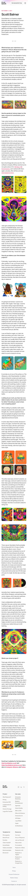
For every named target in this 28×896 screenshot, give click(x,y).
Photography (6, 835)
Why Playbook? (7, 797)
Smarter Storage (7, 809)
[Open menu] (25, 3)
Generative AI (19, 815)
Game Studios (19, 808)
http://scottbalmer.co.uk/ (9, 763)
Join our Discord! (19, 840)
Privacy (14, 871)
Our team (17, 835)
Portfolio (5, 840)
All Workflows (19, 825)
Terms (14, 867)
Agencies (17, 805)
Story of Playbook (20, 837)
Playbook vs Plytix (20, 847)
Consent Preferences (14, 874)
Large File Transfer (7, 811)
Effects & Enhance (20, 813)
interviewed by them (8, 173)
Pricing (4, 799)
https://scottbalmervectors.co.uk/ (12, 765)
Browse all (5, 852)
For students (18, 845)
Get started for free (17, 3)
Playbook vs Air (19, 850)
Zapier (17, 823)
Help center (18, 842)
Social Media (6, 845)
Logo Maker (18, 820)
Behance (15, 767)
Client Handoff (6, 842)
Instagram (9, 767)
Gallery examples (7, 847)
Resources (18, 832)
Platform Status (14, 877)
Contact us (14, 881)
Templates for (6, 832)
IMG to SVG (18, 810)
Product (5, 794)
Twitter (23, 767)
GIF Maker (18, 818)
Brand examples (7, 850)
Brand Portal (6, 837)
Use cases (18, 794)
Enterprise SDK (7, 802)
